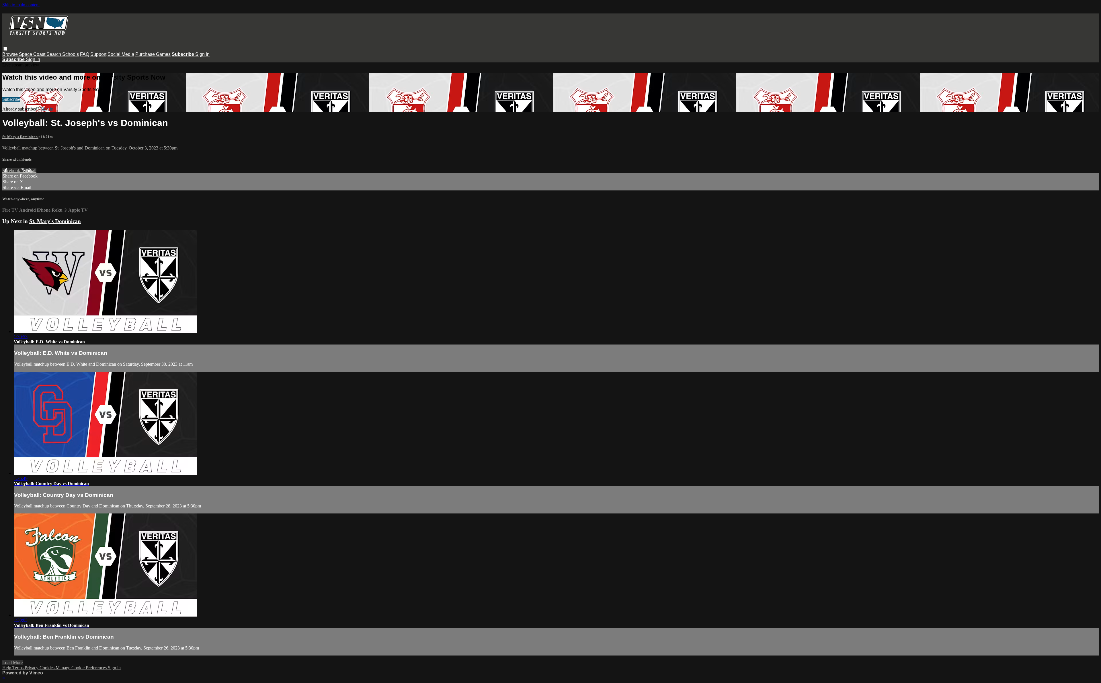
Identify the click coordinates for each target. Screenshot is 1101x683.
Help (7, 667)
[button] (5, 49)
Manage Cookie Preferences (82, 667)
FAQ (84, 54)
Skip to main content (21, 4)
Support (98, 54)
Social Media (121, 54)
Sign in (202, 54)
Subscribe (11, 99)
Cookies (48, 667)
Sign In (33, 59)
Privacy (32, 667)
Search (54, 54)
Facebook (11, 170)
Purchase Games (153, 54)
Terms (18, 667)
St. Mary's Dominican (20, 137)
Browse (10, 54)
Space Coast (32, 54)
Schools (70, 54)
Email (31, 170)
